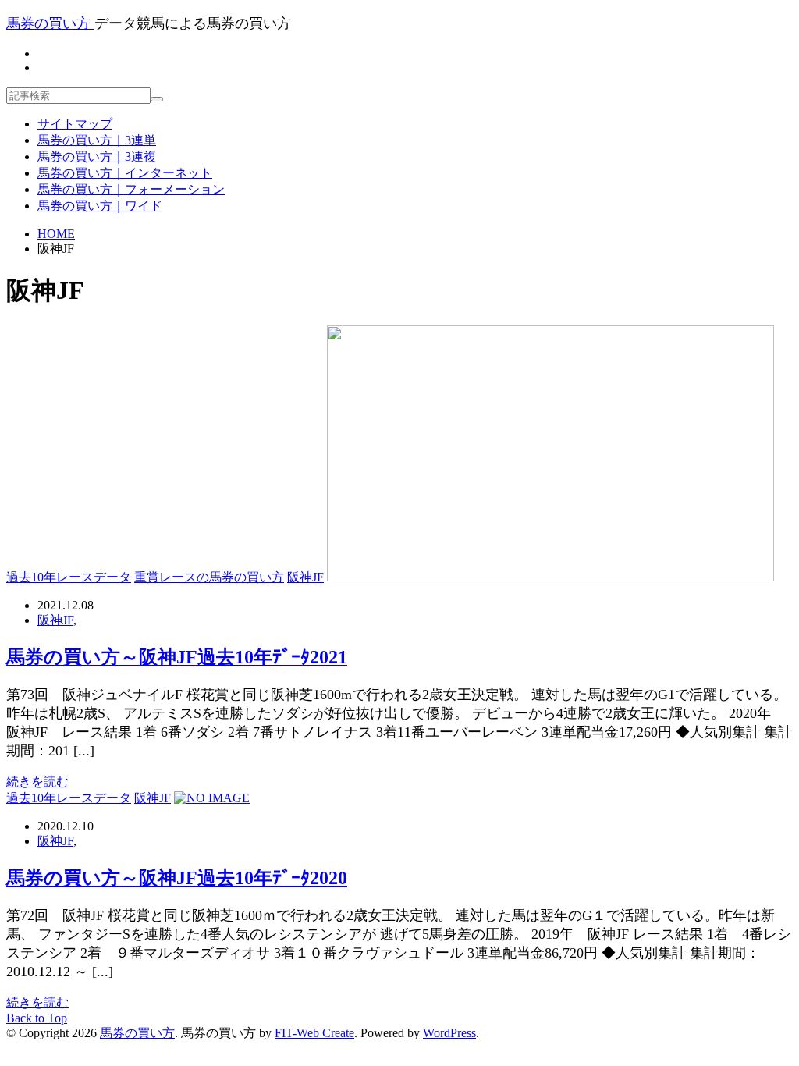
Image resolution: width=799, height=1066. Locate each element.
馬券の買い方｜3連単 (96, 140)
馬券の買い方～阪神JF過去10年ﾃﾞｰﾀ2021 (176, 657)
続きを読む (37, 781)
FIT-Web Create (314, 1032)
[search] (157, 99)
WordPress (449, 1032)
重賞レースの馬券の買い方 (209, 577)
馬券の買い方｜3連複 (96, 156)
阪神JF (305, 577)
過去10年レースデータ (68, 577)
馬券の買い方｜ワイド (99, 205)
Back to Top (36, 1018)
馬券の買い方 (137, 1032)
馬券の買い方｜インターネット (124, 172)
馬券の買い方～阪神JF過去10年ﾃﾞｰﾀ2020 (176, 878)
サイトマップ (74, 123)
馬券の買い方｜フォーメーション (131, 189)
